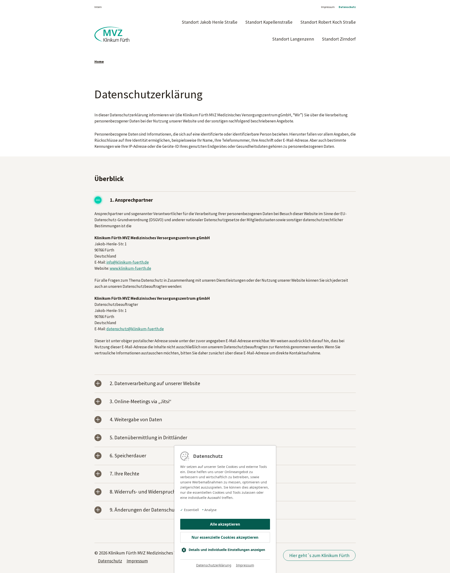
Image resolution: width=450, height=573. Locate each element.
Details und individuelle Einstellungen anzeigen (227, 549)
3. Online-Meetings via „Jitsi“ (140, 402)
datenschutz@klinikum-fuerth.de (135, 328)
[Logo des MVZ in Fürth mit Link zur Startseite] (111, 36)
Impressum (328, 7)
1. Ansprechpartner (131, 200)
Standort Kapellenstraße (268, 22)
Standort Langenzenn (293, 39)
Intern (98, 7)
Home (99, 61)
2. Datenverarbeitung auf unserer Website (155, 384)
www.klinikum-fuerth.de (130, 268)
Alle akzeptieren (225, 524)
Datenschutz (347, 7)
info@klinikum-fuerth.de (127, 262)
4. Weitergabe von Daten (136, 420)
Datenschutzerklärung (213, 565)
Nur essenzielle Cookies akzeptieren (225, 537)
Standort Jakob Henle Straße (209, 22)
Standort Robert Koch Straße (328, 22)
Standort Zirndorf (339, 39)
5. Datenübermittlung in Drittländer (148, 438)
